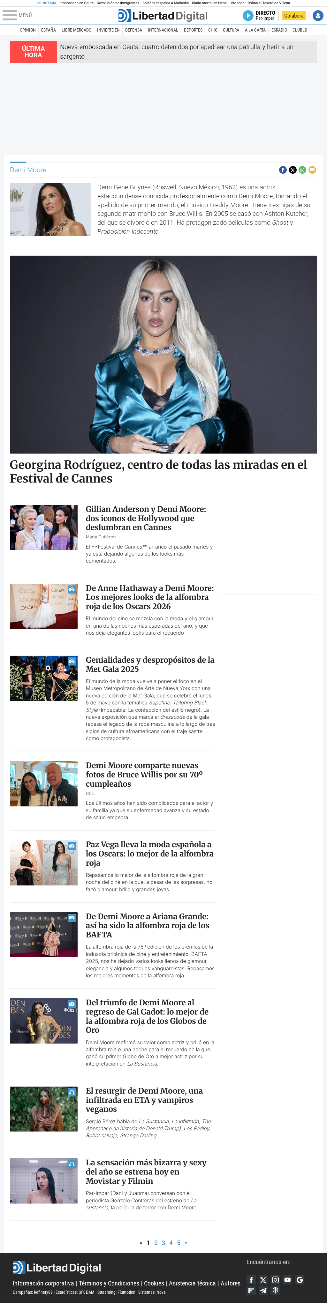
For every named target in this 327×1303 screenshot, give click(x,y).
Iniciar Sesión (318, 15)
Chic (212, 30)
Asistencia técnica (192, 1283)
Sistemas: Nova (152, 1292)
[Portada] (163, 15)
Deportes (193, 30)
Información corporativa (43, 1283)
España (48, 30)
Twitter (263, 1280)
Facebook (251, 1280)
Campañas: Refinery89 (33, 1292)
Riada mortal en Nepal (209, 3)
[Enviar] (302, 170)
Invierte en (108, 30)
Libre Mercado (76, 30)
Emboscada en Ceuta (76, 3)
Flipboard (251, 1290)
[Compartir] (283, 170)
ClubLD (300, 30)
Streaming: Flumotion (116, 1292)
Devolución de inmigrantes (118, 3)
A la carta (255, 30)
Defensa (133, 30)
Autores (230, 1283)
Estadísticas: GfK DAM (75, 1292)
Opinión (28, 30)
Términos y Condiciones (109, 1283)
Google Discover (299, 1280)
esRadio (279, 30)
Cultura (231, 30)
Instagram (275, 1280)
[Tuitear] (293, 170)
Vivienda (237, 3)
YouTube (287, 1280)
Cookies (154, 1283)
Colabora (294, 15)
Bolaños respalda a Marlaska (165, 3)
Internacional (163, 30)
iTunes (275, 1290)
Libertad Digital (130, 1267)
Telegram (263, 1290)
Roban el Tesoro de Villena (268, 3)
